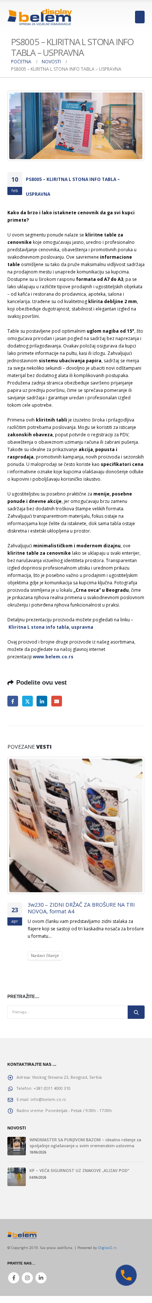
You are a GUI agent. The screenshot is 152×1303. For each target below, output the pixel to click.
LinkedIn (42, 701)
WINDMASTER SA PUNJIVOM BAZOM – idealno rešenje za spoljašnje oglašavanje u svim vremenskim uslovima (85, 1142)
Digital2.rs (107, 1247)
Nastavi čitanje (45, 955)
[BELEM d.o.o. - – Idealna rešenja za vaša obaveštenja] (39, 17)
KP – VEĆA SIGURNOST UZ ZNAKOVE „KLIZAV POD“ (79, 1170)
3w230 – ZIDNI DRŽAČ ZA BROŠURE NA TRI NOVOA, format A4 (81, 908)
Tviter (27, 701)
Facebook (12, 701)
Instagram (27, 1277)
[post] (16, 1146)
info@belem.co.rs (48, 1099)
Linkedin (40, 1277)
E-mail (56, 701)
